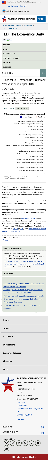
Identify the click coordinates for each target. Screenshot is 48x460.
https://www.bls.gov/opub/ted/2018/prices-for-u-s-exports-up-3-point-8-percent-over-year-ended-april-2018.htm (24, 263)
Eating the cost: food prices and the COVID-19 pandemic (21, 306)
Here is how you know (16, 6)
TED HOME (6, 45)
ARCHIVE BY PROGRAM (11, 58)
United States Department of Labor (17, 11)
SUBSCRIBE (7, 67)
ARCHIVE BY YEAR (9, 53)
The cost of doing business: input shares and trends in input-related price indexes (23, 285)
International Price (28, 218)
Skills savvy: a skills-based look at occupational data (23, 296)
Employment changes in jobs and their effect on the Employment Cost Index (23, 300)
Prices (5, 240)
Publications (28, 25)
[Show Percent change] (26, 119)
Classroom (8, 361)
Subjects (7, 328)
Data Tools (8, 336)
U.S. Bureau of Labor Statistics (21, 19)
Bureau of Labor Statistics (12, 25)
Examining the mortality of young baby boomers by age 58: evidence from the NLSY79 (23, 291)
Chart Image (8, 109)
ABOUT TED (7, 62)
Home (6, 320)
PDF (21, 229)
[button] (42, 427)
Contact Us (21, 419)
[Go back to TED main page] (24, 34)
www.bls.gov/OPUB (24, 415)
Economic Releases (12, 353)
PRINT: (5, 40)
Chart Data (22, 109)
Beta (5, 369)
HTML (15, 229)
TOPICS (5, 49)
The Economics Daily (10, 28)
